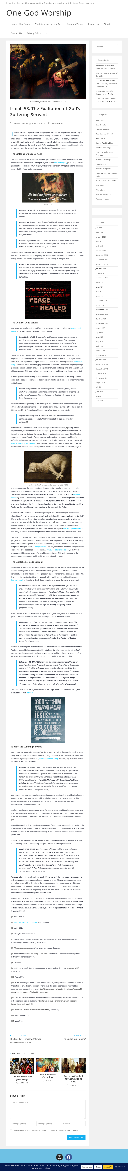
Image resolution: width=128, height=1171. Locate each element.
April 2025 (99, 246)
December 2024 (102, 255)
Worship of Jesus (102, 199)
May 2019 (99, 396)
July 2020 (99, 332)
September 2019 (102, 378)
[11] (25, 759)
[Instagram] (59, 1157)
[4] (25, 410)
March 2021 (100, 296)
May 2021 (99, 291)
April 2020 (99, 346)
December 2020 (102, 310)
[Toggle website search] (46, 33)
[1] (18, 142)
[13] (38, 805)
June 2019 (99, 392)
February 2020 (101, 355)
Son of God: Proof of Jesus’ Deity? (22, 1078)
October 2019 (101, 373)
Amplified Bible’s (73, 968)
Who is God (100, 185)
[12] (26, 798)
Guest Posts (100, 138)
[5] (27, 422)
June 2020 (99, 337)
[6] (67, 428)
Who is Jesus (40, 123)
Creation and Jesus (103, 129)
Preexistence (101, 164)
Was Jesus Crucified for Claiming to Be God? (73, 1079)
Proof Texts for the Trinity (106, 181)
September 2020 (102, 323)
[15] (31, 886)
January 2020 (101, 360)
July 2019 (99, 387)
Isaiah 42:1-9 (19, 922)
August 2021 (100, 282)
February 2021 (101, 300)
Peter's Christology (103, 159)
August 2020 (100, 328)
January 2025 (101, 250)
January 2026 (101, 237)
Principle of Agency (103, 169)
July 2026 (99, 228)
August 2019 (100, 382)
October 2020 (101, 319)
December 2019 (102, 364)
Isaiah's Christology (22, 123)
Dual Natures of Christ (104, 134)
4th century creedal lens (72, 528)
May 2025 (99, 241)
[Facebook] (68, 1157)
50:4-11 (34, 922)
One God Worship (39, 13)
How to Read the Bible (104, 143)
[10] (53, 522)
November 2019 (102, 369)
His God (29, 693)
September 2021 (102, 278)
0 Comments (57, 123)
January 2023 (101, 269)
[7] (50, 431)
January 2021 (101, 305)
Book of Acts (101, 120)
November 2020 (102, 314)
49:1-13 (27, 922)
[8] (18, 498)
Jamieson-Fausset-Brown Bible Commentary (32, 1010)
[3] (68, 163)
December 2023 (102, 264)
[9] (24, 501)
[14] (12, 820)
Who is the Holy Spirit (104, 194)
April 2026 (99, 232)
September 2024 (102, 259)
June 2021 (99, 287)
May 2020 (99, 341)
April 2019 (99, 401)
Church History (102, 125)
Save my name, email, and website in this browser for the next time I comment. (47, 1130)
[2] (57, 145)
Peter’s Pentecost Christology (48, 1076)
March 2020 (100, 350)
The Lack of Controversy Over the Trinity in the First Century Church (106, 84)
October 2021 (101, 273)
